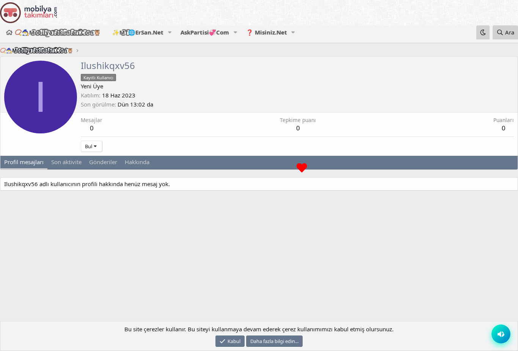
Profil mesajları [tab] (24, 162)
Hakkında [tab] (137, 162)
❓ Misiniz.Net (266, 32)
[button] (169, 32)
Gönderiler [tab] (103, 162)
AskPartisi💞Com (205, 32)
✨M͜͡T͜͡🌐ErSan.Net (137, 32)
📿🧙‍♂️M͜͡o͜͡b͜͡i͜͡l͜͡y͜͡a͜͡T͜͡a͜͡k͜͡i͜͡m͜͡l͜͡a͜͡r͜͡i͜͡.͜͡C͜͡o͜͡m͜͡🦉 (58, 32)
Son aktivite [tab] (66, 162)
